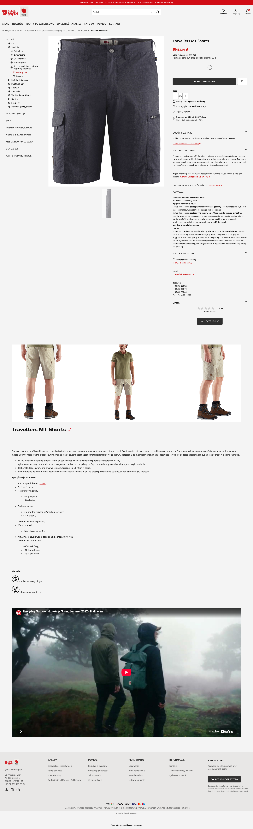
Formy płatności (55, 770)
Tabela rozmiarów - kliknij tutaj (186, 144)
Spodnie (30, 30)
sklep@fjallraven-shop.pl (183, 274)
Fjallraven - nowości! (178, 775)
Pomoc (101, 24)
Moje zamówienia (137, 770)
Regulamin (237, 786)
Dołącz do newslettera (224, 779)
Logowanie (134, 766)
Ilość (175, 91)
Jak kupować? (94, 775)
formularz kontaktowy (182, 263)
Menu (5, 24)
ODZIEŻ (20, 30)
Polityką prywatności (239, 791)
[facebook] (6, 790)
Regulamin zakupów (97, 766)
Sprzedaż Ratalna (69, 24)
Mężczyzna (82, 30)
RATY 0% (89, 24)
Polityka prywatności (98, 770)
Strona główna (8, 30)
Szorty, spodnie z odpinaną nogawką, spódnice (55, 30)
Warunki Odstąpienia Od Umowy (194, 177)
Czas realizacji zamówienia (60, 766)
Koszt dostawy (54, 775)
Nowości (17, 24)
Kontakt (114, 24)
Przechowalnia (135, 775)
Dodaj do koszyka (204, 81)
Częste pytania (95, 780)
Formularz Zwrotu (214, 185)
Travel (43, 483)
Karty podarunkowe (40, 24)
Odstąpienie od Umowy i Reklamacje (64, 780)
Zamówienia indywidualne (181, 770)
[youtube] (18, 790)
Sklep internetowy (125, 825)
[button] (157, 12)
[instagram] (12, 790)
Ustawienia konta (137, 780)
